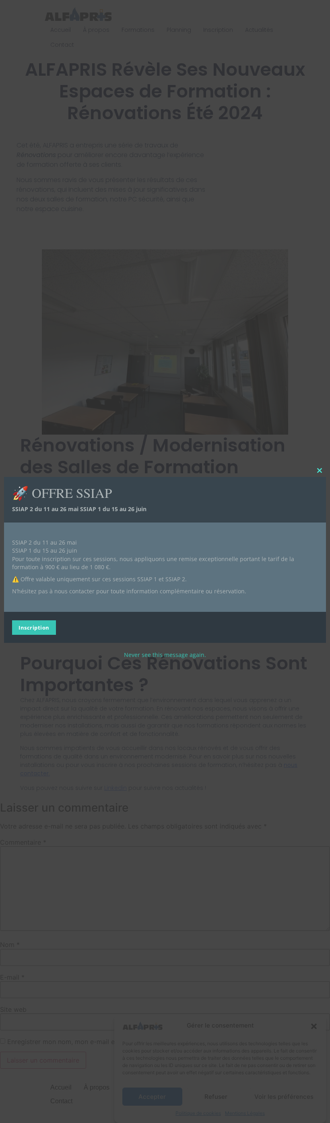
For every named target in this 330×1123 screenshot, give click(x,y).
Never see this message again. (165, 655)
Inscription (34, 627)
